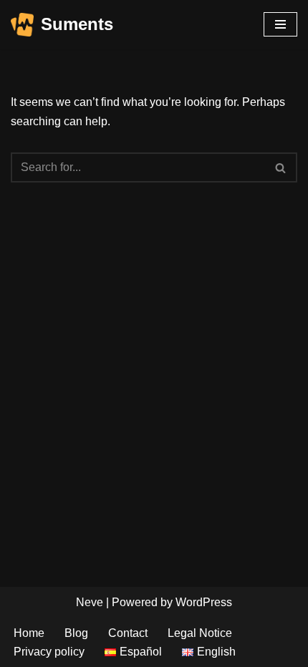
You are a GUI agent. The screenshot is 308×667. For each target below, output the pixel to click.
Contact (128, 633)
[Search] (281, 167)
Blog (76, 633)
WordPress (203, 602)
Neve (89, 602)
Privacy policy (49, 652)
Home (29, 633)
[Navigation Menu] (280, 24)
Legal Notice (200, 633)
